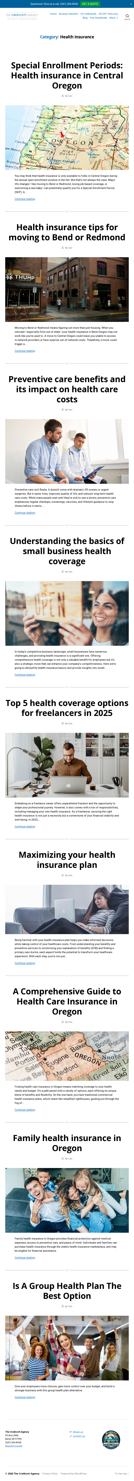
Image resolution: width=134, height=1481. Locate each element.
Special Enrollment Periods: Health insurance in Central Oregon (67, 75)
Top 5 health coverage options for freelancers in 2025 (67, 708)
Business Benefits (68, 13)
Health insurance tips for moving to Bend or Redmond (67, 232)
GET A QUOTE (90, 4)
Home (53, 13)
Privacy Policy (50, 1473)
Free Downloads (98, 17)
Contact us (79, 1436)
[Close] (131, 4)
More (112, 17)
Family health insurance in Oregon (67, 1143)
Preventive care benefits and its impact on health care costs (66, 389)
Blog (85, 17)
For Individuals (88, 13)
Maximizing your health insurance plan (67, 859)
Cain (70, 95)
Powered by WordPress (74, 1473)
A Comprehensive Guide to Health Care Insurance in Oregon (67, 1001)
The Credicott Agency (26, 1473)
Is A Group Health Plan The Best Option (67, 1290)
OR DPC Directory (108, 13)
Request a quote (13, 1446)
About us (78, 1431)
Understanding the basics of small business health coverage (67, 551)
